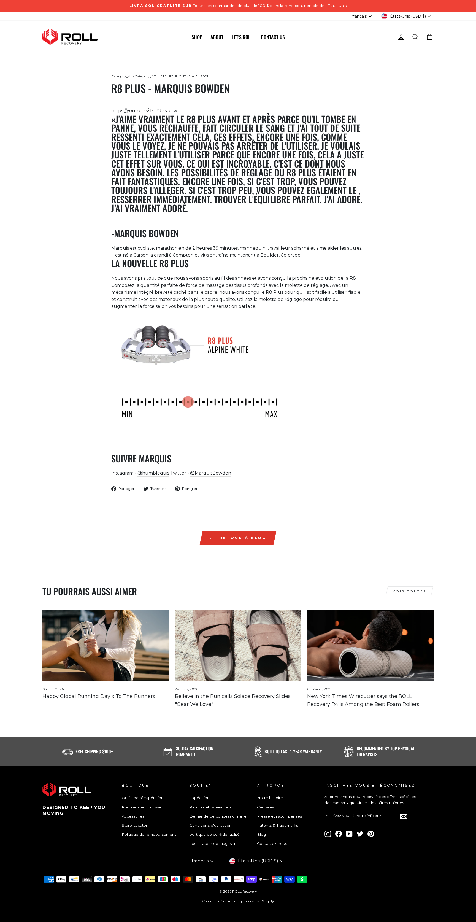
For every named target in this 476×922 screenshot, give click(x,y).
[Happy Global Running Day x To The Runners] (105, 645)
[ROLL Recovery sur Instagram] (327, 834)
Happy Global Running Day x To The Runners (98, 696)
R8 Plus (174, 263)
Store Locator (134, 825)
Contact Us (273, 37)
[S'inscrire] (403, 816)
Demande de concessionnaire (218, 816)
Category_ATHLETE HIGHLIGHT (160, 76)
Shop (196, 37)
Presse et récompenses (279, 816)
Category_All (121, 76)
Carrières (265, 807)
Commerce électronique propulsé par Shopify (238, 901)
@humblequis (153, 473)
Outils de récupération (143, 798)
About (216, 37)
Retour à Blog (242, 537)
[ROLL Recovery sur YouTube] (349, 834)
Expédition (200, 798)
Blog (261, 834)
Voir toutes (409, 591)
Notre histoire (270, 798)
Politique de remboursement (149, 834)
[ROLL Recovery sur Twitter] (360, 834)
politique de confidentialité (215, 834)
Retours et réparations (210, 807)
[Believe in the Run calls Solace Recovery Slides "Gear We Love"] (238, 645)
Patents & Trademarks (277, 825)
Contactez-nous (272, 843)
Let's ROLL (242, 37)
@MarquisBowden (210, 473)
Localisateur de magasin (212, 843)
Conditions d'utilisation (211, 825)
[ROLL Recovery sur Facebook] (338, 834)
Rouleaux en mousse (141, 807)
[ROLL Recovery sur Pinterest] (370, 834)
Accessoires (133, 816)
